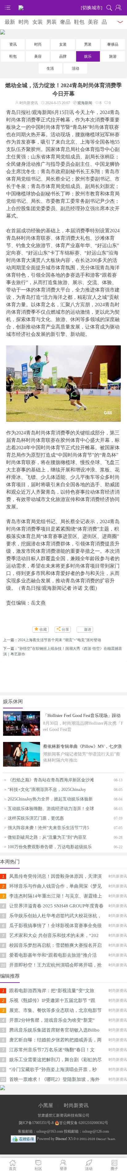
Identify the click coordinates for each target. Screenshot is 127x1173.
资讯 (13, 44)
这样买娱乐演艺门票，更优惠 (36, 818)
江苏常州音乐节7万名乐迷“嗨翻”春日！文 (52, 1049)
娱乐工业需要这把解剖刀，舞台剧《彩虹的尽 (55, 1059)
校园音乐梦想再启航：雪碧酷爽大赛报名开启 (55, 945)
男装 (51, 22)
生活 (50, 68)
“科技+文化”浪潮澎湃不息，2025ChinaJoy (47, 789)
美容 (93, 22)
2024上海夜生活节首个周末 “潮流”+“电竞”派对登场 (59, 640)
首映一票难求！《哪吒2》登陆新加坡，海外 (54, 1079)
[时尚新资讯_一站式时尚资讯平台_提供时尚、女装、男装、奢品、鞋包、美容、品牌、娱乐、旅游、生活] (63, 7)
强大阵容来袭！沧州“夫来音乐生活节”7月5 (48, 827)
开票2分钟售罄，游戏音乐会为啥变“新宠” (52, 1020)
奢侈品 (112, 44)
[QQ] (23, 1139)
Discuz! (61, 1139)
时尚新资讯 (76, 1105)
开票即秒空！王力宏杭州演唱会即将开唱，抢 (55, 965)
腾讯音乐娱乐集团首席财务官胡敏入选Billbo (54, 1030)
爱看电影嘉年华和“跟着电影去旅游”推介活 (53, 955)
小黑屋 (45, 1105)
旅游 (113, 56)
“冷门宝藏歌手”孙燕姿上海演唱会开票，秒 (53, 1069)
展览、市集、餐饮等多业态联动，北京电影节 (55, 1010)
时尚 (23, 22)
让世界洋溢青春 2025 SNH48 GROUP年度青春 (56, 905)
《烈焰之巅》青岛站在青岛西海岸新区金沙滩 (51, 780)
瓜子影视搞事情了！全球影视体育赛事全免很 (55, 925)
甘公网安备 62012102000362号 (83, 1123)
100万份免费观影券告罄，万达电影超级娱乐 (50, 847)
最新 (10, 22)
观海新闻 (84, 103)
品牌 (63, 56)
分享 (65, 629)
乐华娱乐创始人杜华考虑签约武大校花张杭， (55, 915)
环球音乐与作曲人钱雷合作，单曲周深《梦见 (55, 886)
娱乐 (88, 56)
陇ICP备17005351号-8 (36, 1123)
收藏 (43, 629)
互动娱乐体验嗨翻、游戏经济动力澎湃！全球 (51, 808)
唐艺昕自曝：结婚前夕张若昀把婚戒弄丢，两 (55, 1039)
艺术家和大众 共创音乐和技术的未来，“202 (54, 935)
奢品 (65, 22)
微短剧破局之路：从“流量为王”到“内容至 (47, 837)
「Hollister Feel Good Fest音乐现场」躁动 (82, 715)
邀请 (87, 629)
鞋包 (79, 22)
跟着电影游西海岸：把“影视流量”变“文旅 (51, 990)
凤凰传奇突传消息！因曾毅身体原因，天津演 (55, 876)
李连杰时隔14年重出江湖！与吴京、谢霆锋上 (55, 896)
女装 (37, 22)
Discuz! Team (105, 1139)
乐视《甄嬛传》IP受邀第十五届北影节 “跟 (52, 1000)
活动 (75, 68)
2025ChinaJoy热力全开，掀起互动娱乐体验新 (50, 799)
